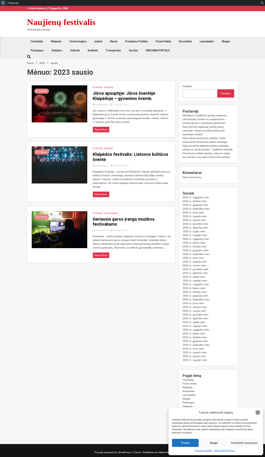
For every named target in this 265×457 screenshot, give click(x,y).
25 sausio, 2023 (120, 230)
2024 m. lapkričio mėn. (196, 273)
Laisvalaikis (207, 41)
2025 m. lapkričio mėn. (196, 227)
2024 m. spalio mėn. (194, 276)
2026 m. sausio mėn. (195, 220)
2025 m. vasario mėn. (195, 261)
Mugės (226, 41)
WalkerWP (164, 452)
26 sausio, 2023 (120, 165)
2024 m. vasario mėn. (195, 307)
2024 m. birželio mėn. (195, 291)
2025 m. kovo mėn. (194, 257)
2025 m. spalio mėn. (194, 231)
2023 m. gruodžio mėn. (196, 314)
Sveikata (93, 50)
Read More (101, 129)
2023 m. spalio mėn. (194, 322)
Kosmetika (185, 41)
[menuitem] (3, 3)
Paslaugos (37, 50)
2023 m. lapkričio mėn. (196, 318)
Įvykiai (98, 41)
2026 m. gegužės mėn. (196, 204)
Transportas (113, 50)
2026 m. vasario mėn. (195, 216)
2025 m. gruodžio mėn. (196, 223)
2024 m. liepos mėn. (194, 288)
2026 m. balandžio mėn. (196, 208)
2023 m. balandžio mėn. (196, 344)
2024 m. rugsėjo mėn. (195, 280)
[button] (258, 412)
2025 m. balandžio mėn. (196, 254)
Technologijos (78, 41)
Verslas (133, 50)
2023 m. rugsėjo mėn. (195, 325)
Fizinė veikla (163, 41)
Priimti (185, 443)
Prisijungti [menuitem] (13, 2)
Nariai (113, 41)
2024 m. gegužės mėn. (196, 295)
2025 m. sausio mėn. (195, 265)
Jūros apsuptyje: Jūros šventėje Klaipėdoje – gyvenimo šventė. (124, 96)
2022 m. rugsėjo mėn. (195, 360)
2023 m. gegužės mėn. (196, 341)
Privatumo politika (203, 450)
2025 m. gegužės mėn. (196, 250)
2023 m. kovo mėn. (194, 348)
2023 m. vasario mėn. (195, 352)
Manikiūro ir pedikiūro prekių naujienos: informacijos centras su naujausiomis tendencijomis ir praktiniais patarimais (205, 119)
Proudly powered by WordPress (113, 452)
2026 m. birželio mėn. (195, 201)
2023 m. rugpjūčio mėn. (196, 329)
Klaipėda (56, 41)
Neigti (214, 443)
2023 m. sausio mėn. (195, 356)
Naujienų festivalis (61, 22)
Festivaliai (37, 41)
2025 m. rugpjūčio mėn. (196, 239)
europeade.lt (101, 104)
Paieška (187, 86)
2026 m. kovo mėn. (194, 212)
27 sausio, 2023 (120, 104)
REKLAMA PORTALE (224, 450)
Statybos (57, 50)
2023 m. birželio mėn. (195, 337)
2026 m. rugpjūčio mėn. (196, 197)
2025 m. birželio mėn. (195, 246)
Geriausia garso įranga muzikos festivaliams (123, 222)
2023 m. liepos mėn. (194, 333)
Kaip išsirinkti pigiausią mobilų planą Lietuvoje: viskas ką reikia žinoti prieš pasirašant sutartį (204, 130)
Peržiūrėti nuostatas (244, 443)
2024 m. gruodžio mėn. (196, 269)
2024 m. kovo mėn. (194, 303)
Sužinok (75, 50)
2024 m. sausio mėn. (195, 310)
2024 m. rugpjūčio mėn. (196, 284)
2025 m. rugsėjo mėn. (195, 235)
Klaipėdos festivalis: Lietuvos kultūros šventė (130, 157)
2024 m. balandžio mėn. (196, 299)
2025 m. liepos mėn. (194, 242)
